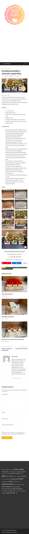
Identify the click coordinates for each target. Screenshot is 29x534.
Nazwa (4, 412)
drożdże (3, 473)
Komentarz (5, 394)
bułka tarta (11, 469)
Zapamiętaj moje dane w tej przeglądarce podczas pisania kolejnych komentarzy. (13, 433)
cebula (15, 469)
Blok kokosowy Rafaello (8, 316)
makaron (3, 479)
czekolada (18, 471)
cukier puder (5, 471)
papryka (14, 486)
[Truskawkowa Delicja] (14, 284)
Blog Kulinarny (12, 530)
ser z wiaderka (5, 490)
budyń (6, 469)
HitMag (15, 532)
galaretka (9, 473)
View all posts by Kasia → (17, 378)
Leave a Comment (16, 75)
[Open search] (26, 63)
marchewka (7, 479)
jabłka (22, 473)
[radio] (9, 256)
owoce (10, 268)
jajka (4, 476)
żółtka (17, 493)
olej (23, 484)
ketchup (14, 476)
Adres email (5, 418)
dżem (6, 473)
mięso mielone (5, 481)
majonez (23, 476)
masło (3, 268)
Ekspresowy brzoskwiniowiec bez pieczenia (13, 339)
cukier (7, 267)
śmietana (4, 493)
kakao (10, 476)
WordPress (9, 532)
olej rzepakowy (6, 486)
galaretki (12, 267)
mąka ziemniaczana (18, 484)
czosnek (23, 471)
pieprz (18, 486)
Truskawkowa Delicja (7, 294)
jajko (7, 476)
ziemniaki (23, 490)
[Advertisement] (14, 47)
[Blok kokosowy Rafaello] (14, 307)
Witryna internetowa (8, 424)
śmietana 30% (10, 493)
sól (14, 490)
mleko (7, 268)
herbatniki (17, 267)
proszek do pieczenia (16, 488)
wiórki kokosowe (18, 490)
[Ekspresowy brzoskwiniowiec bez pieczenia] (14, 330)
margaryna (14, 479)
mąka (19, 481)
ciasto (8, 99)
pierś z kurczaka (6, 488)
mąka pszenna (8, 484)
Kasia (11, 75)
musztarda (15, 481)
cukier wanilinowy (12, 471)
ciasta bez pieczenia (6, 68)
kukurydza (19, 476)
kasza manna (24, 267)
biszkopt (3, 469)
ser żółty (10, 490)
